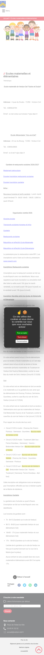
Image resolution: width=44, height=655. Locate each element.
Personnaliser (22, 341)
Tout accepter (22, 333)
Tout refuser (22, 337)
